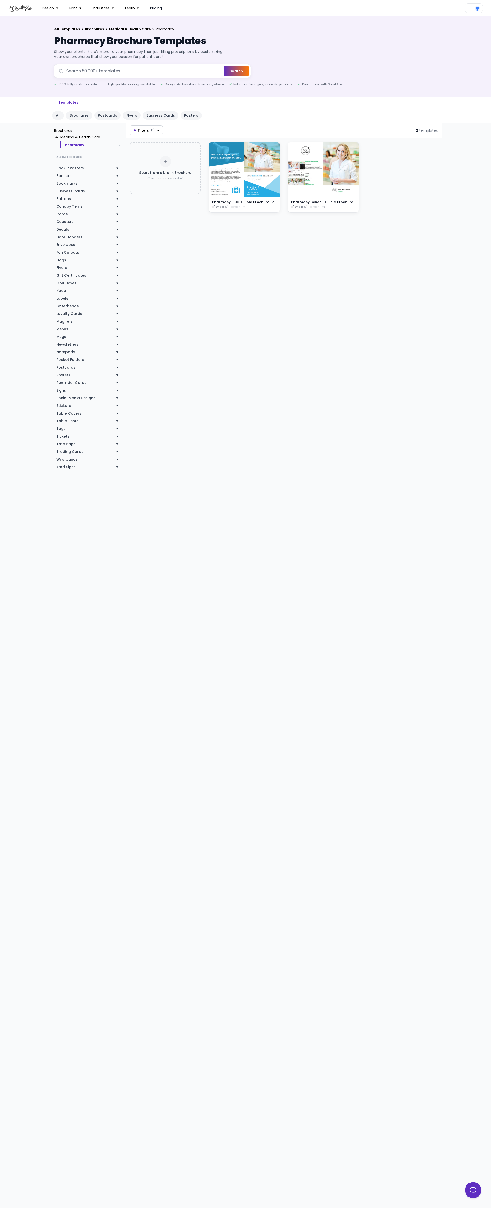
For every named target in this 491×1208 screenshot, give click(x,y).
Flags (61, 260)
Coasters (65, 221)
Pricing (156, 8)
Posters (191, 115)
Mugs (61, 336)
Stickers (63, 405)
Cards (62, 214)
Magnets (64, 321)
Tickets (63, 436)
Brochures (95, 29)
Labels (62, 298)
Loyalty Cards (69, 313)
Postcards (107, 115)
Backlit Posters (70, 168)
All (58, 115)
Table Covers (68, 413)
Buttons (63, 198)
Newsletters (67, 344)
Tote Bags (65, 444)
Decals (62, 229)
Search (236, 71)
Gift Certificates (71, 275)
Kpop (61, 290)
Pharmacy (74, 144)
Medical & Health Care (130, 29)
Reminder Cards (71, 382)
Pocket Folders (70, 359)
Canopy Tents (69, 206)
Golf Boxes (66, 283)
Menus (62, 329)
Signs (61, 390)
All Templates (67, 29)
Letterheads (67, 306)
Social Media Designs (75, 398)
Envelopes (65, 244)
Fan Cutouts (67, 252)
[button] (269, 192)
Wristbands (67, 459)
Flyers (131, 115)
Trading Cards (69, 451)
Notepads (65, 352)
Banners (64, 175)
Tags (61, 428)
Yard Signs (66, 467)
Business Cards (160, 115)
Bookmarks (66, 183)
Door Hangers (69, 237)
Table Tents (67, 421)
